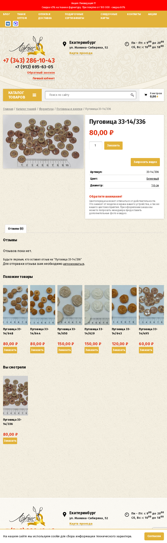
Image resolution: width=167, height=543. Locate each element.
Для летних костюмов (64, 104)
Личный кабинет (44, 78)
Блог (6, 14)
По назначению (29, 104)
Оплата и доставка (45, 16)
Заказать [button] (10, 350)
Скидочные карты (109, 16)
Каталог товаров (16, 95)
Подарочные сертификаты (74, 16)
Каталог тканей (26, 109)
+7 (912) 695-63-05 (34, 67)
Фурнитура (46, 109)
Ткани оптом (22, 16)
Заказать (113, 145)
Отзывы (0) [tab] (15, 228)
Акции (152, 14)
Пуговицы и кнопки (69, 109)
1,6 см (155, 185)
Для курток (98, 102)
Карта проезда (80, 53)
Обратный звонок (41, 72)
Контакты (134, 14)
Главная (8, 109)
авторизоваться (73, 264)
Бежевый (152, 178)
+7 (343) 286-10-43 (29, 60)
